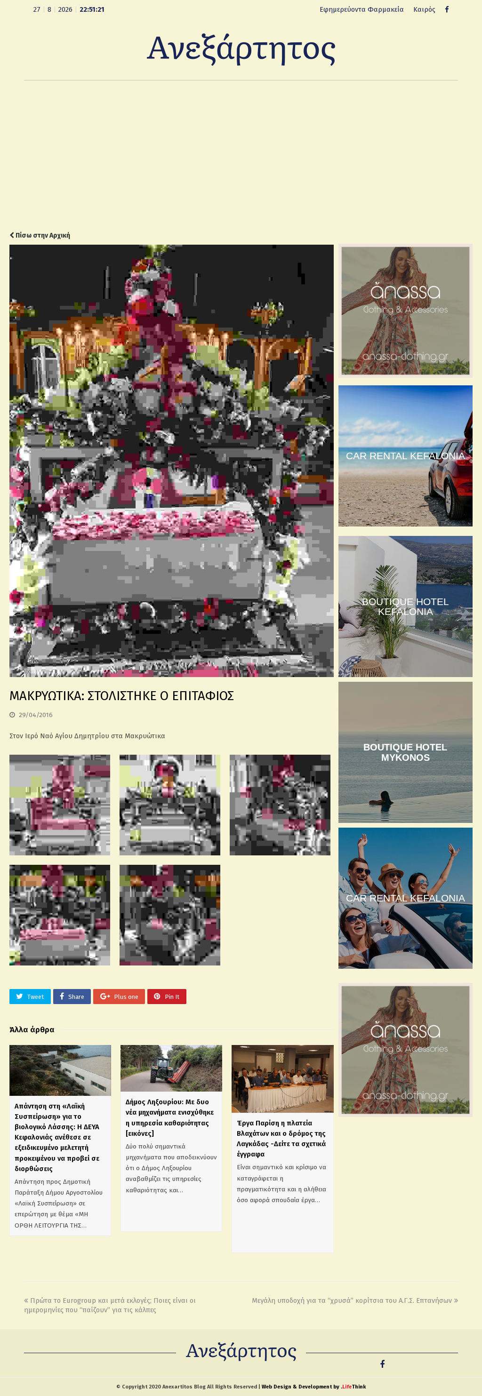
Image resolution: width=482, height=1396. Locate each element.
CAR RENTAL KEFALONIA (405, 455)
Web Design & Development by (314, 1387)
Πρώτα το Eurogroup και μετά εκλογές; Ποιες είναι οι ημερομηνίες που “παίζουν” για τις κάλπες (110, 1305)
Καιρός (424, 9)
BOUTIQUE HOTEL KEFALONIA (405, 606)
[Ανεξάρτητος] (241, 49)
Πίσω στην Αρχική (42, 235)
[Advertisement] (241, 156)
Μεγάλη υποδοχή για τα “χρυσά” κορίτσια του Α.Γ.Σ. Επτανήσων (352, 1300)
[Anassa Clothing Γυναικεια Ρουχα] (405, 375)
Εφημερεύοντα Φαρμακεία (362, 9)
